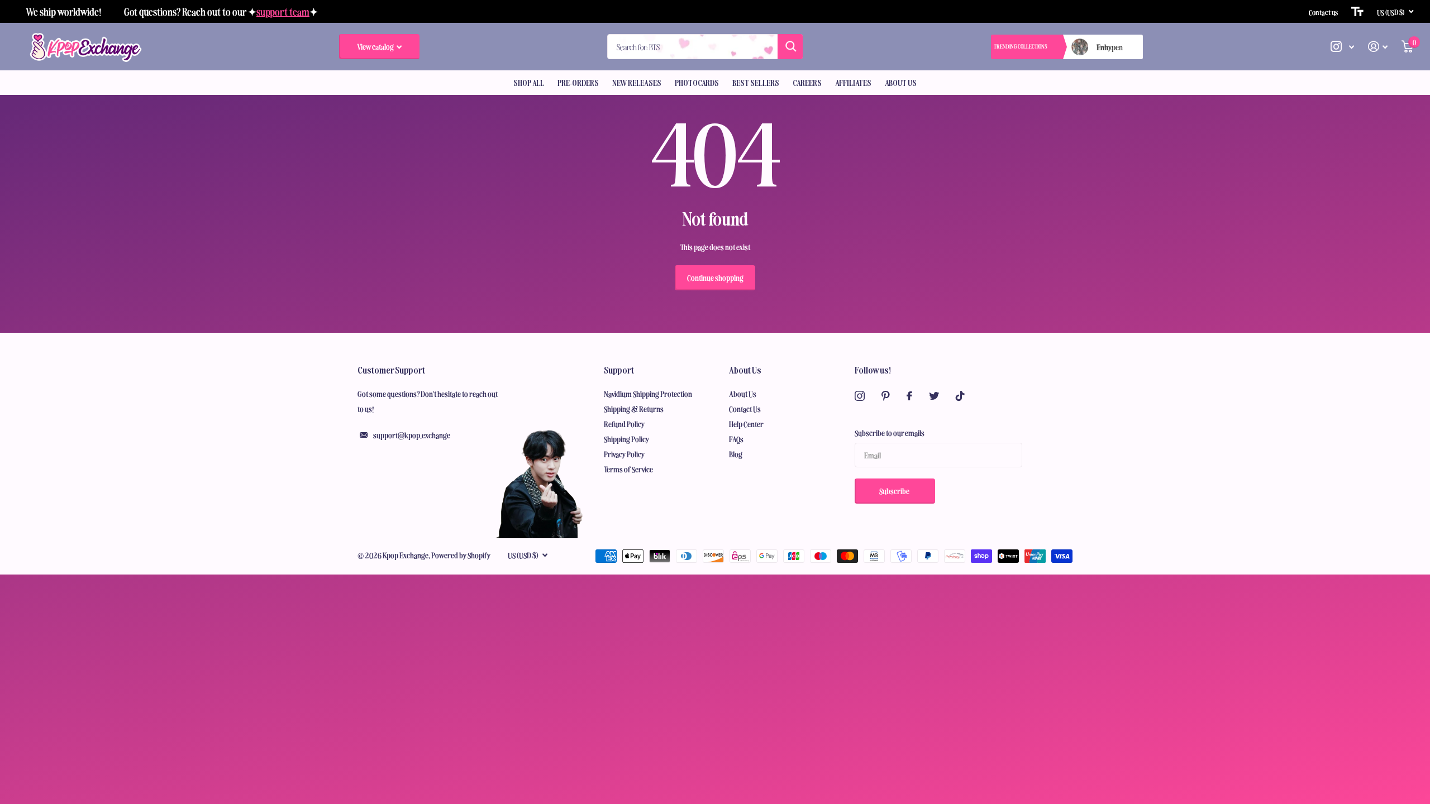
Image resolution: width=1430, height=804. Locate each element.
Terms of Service (628, 469)
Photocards (697, 82)
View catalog (376, 46)
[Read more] (1343, 46)
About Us (901, 82)
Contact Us (745, 408)
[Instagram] (860, 396)
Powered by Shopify (461, 555)
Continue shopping (715, 277)
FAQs (736, 438)
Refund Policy (624, 423)
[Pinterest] (885, 396)
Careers (807, 82)
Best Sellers (755, 82)
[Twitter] (934, 396)
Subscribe (895, 490)
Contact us (1323, 12)
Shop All (528, 82)
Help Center (746, 423)
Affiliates (853, 82)
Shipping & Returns (634, 408)
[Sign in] (1378, 46)
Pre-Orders (578, 82)
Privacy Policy (624, 454)
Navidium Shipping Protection (648, 393)
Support (619, 369)
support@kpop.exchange (411, 435)
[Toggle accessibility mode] (1357, 11)
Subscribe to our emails (889, 432)
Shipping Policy (627, 438)
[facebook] (909, 395)
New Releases (636, 82)
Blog (735, 454)
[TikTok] (960, 396)
